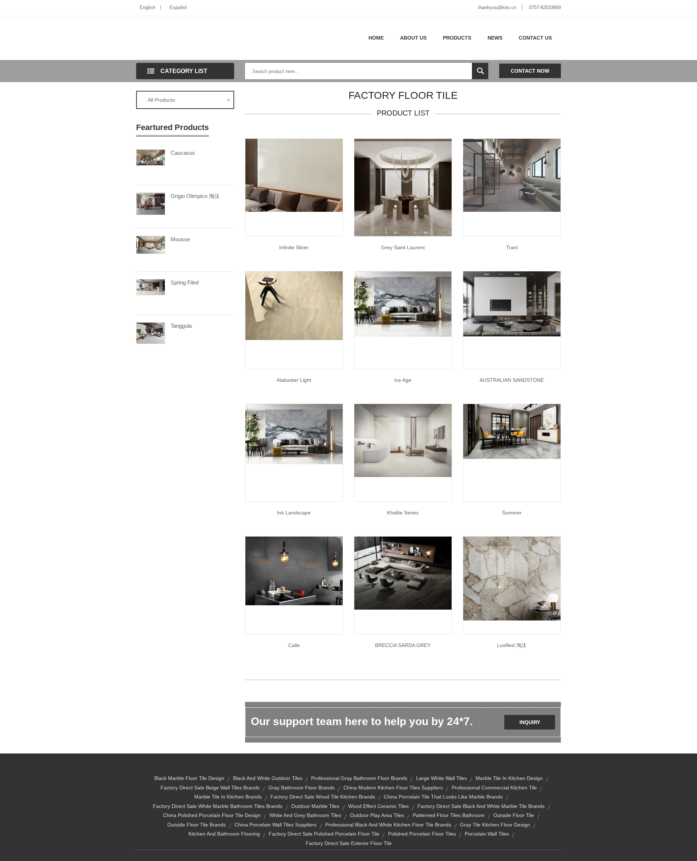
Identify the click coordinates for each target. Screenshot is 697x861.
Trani (512, 247)
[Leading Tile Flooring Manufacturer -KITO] (294, 305)
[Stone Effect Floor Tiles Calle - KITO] (294, 570)
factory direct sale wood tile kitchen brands (322, 797)
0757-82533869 (545, 7)
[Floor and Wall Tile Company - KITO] (403, 304)
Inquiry (529, 722)
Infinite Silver (294, 247)
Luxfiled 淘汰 (511, 645)
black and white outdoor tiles (267, 778)
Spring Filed (185, 282)
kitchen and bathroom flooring (224, 834)
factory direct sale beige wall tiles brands (210, 788)
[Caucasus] (150, 157)
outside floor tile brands (196, 825)
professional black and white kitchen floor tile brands (388, 825)
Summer (512, 513)
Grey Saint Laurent (403, 247)
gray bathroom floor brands (301, 788)
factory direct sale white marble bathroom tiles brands (217, 806)
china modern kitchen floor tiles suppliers (393, 788)
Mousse (180, 239)
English (147, 7)
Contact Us (535, 38)
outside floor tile (513, 815)
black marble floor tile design (189, 778)
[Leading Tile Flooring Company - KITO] (512, 431)
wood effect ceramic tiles (378, 806)
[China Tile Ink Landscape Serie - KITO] (294, 434)
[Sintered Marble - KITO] (403, 572)
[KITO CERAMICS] (512, 303)
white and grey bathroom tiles (305, 815)
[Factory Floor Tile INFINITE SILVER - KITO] (294, 175)
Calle (294, 645)
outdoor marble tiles (315, 806)
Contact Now (530, 71)
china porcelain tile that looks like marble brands (443, 797)
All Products (189, 100)
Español (178, 7)
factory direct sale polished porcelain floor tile (324, 834)
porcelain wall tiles (487, 834)
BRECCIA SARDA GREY (403, 645)
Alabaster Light (294, 380)
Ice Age (402, 380)
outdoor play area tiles (377, 815)
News (495, 38)
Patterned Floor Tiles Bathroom (449, 815)
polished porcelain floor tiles (422, 834)
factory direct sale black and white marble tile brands (481, 806)
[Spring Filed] (150, 287)
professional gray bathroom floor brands (359, 778)
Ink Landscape (294, 513)
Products (457, 38)
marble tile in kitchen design (509, 778)
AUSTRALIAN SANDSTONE (512, 380)
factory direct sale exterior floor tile (349, 843)
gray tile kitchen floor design (495, 825)
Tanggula (181, 326)
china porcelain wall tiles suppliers (276, 825)
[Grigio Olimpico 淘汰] (150, 203)
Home (376, 38)
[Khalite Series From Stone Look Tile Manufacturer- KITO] (403, 440)
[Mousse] (150, 244)
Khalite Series (403, 513)
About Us (413, 38)
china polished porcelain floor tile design (212, 815)
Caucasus (183, 153)
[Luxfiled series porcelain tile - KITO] (512, 578)
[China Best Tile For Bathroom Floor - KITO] (512, 175)
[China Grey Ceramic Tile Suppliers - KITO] (403, 187)
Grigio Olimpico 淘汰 (195, 196)
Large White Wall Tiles (441, 778)
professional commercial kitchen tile (494, 788)
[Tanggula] (150, 332)
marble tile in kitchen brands (228, 797)
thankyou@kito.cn (497, 7)
